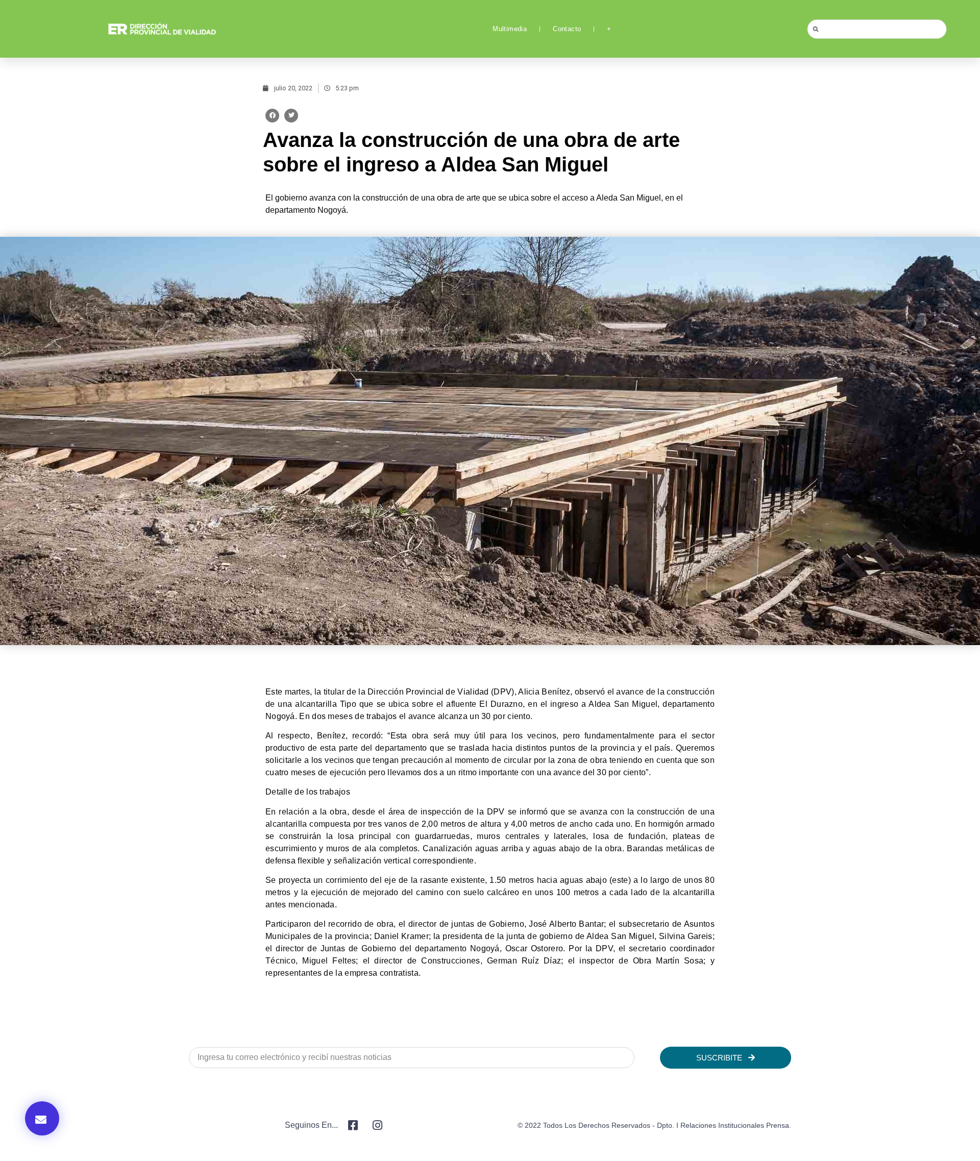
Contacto (567, 29)
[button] (272, 115)
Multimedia (510, 29)
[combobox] (877, 29)
